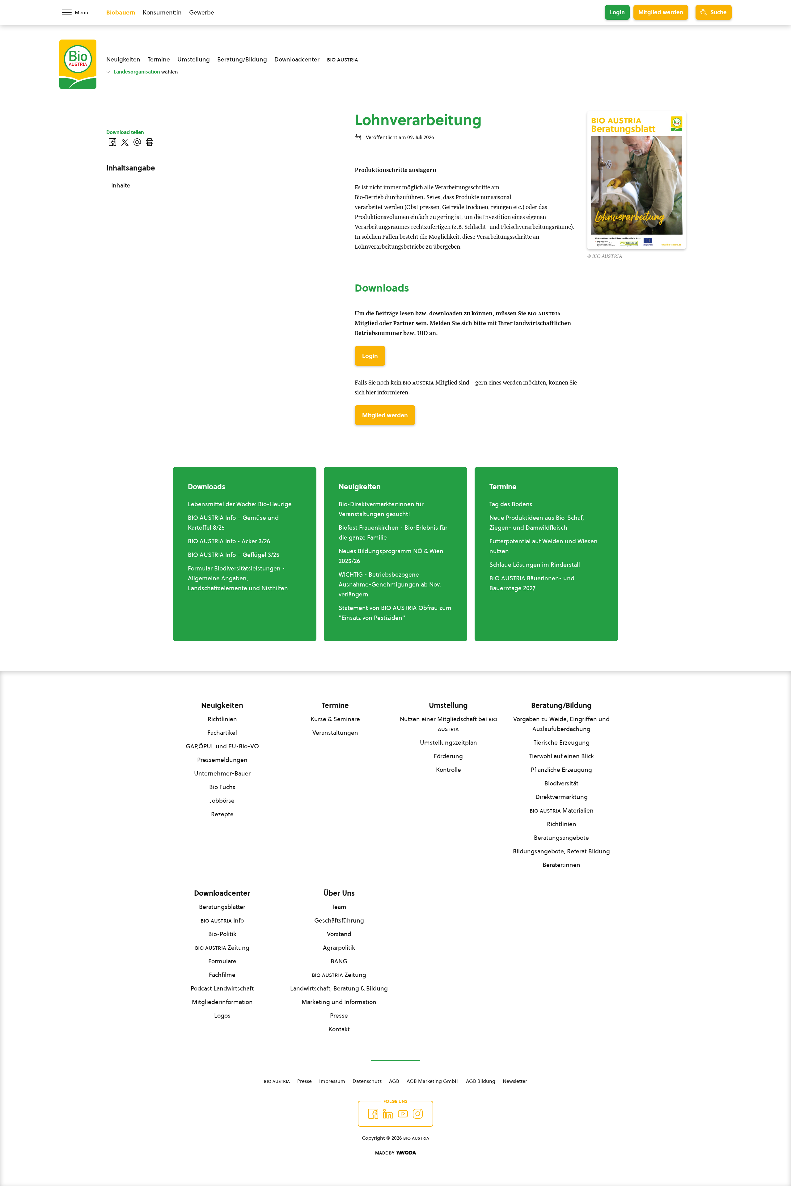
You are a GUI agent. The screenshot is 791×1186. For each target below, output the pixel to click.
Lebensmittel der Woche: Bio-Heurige (240, 504)
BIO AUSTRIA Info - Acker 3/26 (229, 541)
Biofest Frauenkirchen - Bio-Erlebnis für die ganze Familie (393, 532)
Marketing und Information (339, 1002)
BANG (339, 961)
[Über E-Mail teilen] (137, 142)
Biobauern (120, 12)
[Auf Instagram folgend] (417, 1113)
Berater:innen (561, 865)
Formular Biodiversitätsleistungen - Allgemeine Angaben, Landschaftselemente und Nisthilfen (238, 578)
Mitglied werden (660, 12)
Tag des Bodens (510, 504)
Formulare (222, 961)
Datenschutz (367, 1081)
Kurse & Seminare (335, 719)
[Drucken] (149, 142)
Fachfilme (222, 975)
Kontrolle (448, 770)
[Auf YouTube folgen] (403, 1113)
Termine (159, 59)
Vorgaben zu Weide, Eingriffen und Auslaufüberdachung (561, 724)
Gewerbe (201, 12)
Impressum (332, 1081)
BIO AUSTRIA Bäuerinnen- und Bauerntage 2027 (531, 583)
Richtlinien (222, 719)
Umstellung (193, 59)
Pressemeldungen (222, 760)
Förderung (448, 756)
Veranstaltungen (335, 733)
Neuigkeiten (123, 59)
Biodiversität (561, 783)
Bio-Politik (222, 934)
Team (339, 907)
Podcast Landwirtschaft (222, 988)
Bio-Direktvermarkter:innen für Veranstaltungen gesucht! (381, 509)
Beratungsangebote (561, 838)
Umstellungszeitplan (448, 742)
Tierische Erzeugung (562, 742)
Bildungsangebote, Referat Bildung (561, 851)
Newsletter (515, 1081)
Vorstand (339, 934)
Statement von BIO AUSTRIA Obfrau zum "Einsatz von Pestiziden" (395, 613)
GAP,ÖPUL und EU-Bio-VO (222, 746)
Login (617, 12)
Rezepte (222, 814)
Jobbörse (222, 801)
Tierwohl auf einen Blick (561, 756)
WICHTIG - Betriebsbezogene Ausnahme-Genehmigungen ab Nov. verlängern (390, 584)
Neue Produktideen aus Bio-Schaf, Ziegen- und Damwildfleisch (536, 523)
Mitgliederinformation (222, 1002)
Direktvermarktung (561, 797)
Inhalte (120, 185)
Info (222, 920)
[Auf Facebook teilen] (112, 142)
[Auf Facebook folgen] (373, 1113)
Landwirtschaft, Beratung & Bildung (339, 988)
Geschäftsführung (339, 920)
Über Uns (339, 893)
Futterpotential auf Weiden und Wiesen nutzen (543, 546)
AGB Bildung (480, 1081)
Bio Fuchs (222, 787)
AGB (394, 1081)
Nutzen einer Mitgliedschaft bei (448, 724)
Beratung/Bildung (242, 59)
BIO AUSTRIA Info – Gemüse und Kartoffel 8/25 (233, 523)
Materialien (562, 810)
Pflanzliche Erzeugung (561, 770)
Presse (339, 1015)
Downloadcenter (296, 59)
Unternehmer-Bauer (222, 773)
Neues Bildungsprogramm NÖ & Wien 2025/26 (391, 556)
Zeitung (222, 948)
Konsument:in (162, 12)
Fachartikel (222, 733)
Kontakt (339, 1029)
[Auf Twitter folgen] (388, 1113)
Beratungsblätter (222, 907)
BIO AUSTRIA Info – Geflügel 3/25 (233, 555)
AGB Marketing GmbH (433, 1081)
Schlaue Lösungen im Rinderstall (534, 565)
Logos (222, 1015)
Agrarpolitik (339, 948)
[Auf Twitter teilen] (125, 142)
